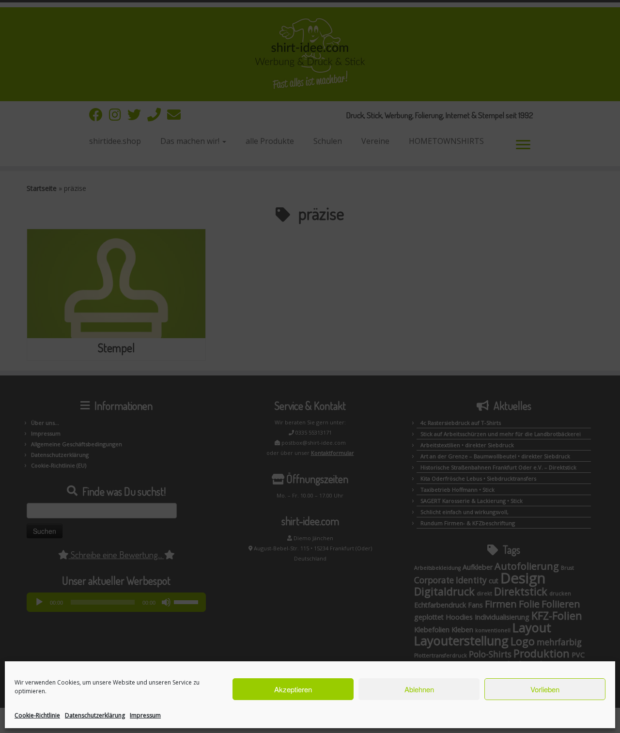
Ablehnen (419, 689)
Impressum (145, 715)
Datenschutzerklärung (95, 715)
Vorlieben (544, 689)
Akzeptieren (293, 689)
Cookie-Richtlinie (37, 715)
